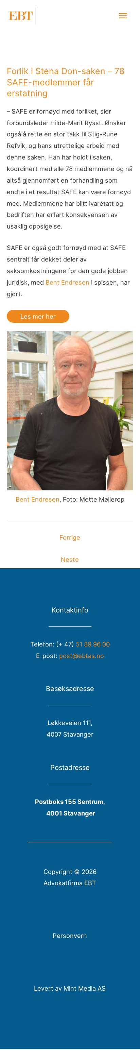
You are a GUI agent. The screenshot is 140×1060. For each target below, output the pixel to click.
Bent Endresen (67, 282)
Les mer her (38, 316)
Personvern (70, 935)
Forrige (69, 537)
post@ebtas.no (81, 655)
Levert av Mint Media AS (70, 988)
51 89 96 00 (93, 644)
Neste (70, 559)
